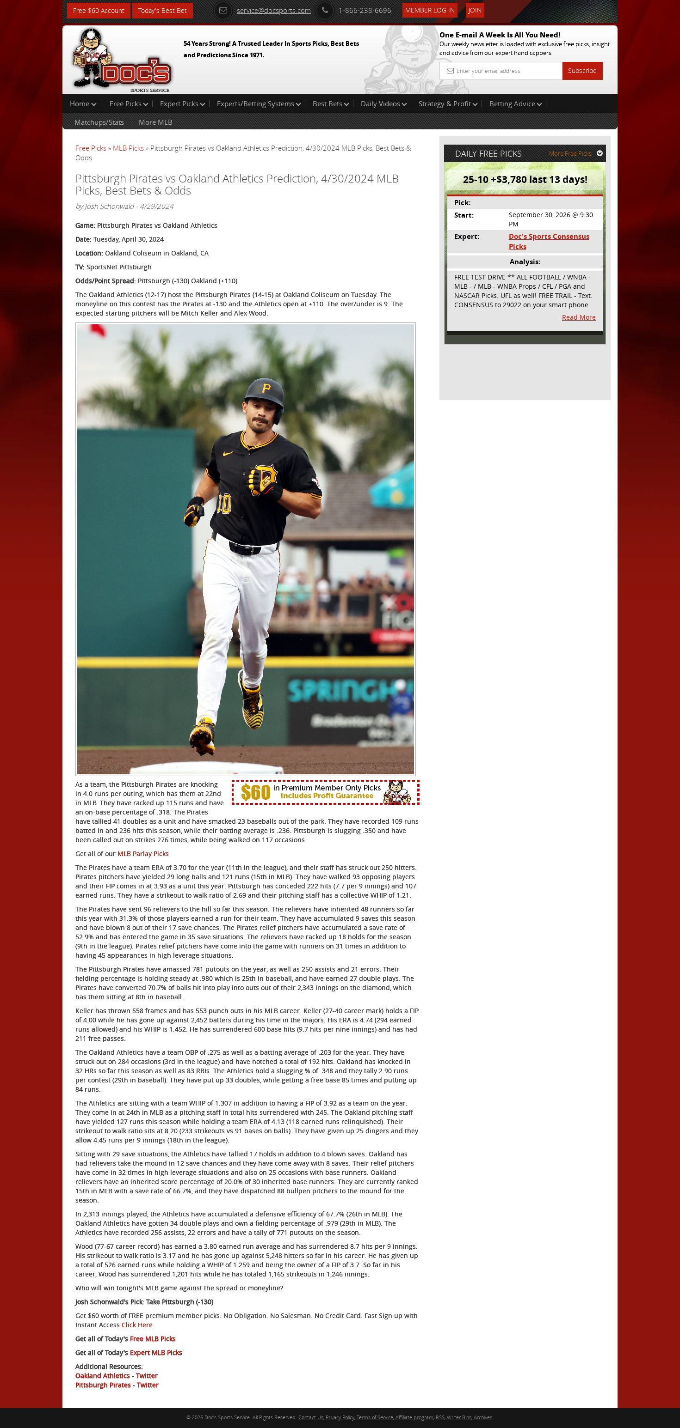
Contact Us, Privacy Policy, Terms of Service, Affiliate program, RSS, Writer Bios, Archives (395, 1417)
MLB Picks (128, 147)
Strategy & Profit (445, 103)
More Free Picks (570, 153)
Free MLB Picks (153, 1338)
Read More (579, 317)
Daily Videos (380, 103)
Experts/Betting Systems (255, 103)
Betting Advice (512, 103)
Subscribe (582, 70)
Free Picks (126, 103)
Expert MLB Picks (156, 1352)
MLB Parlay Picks (143, 853)
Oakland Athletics (102, 1375)
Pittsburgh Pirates (103, 1384)
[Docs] (122, 57)
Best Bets (327, 103)
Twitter (147, 1375)
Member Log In (430, 10)
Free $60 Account (98, 10)
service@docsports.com (274, 10)
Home (80, 103)
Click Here (137, 1324)
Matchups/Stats (99, 122)
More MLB (156, 122)
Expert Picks (179, 103)
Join (475, 10)
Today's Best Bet (162, 10)
